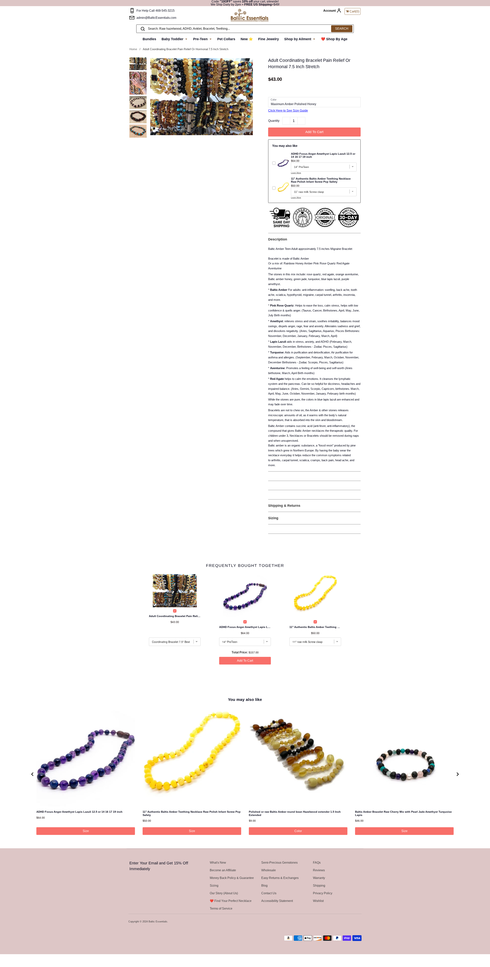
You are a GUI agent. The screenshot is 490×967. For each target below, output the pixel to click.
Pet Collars (226, 39)
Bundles (149, 39)
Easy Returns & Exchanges (280, 878)
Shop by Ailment (298, 39)
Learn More (296, 173)
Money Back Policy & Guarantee (232, 878)
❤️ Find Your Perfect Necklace (231, 900)
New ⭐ (247, 39)
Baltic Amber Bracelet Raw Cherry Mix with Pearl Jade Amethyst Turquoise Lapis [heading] (403, 813)
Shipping (319, 885)
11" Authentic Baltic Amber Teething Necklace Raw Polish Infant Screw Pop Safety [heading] (192, 813)
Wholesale (268, 870)
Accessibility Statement (277, 900)
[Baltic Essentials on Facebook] (349, 922)
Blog (264, 885)
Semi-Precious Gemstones (279, 862)
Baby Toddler (173, 39)
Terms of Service (221, 908)
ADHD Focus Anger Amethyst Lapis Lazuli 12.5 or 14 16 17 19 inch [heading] (79, 811)
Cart (354, 11)
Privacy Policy (322, 893)
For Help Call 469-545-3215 (155, 10)
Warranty (319, 878)
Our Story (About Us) (224, 893)
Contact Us (268, 893)
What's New (218, 862)
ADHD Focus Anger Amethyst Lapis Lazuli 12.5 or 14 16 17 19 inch (245, 627)
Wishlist (318, 900)
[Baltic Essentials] (249, 15)
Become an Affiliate (223, 870)
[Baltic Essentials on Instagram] (359, 922)
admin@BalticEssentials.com (156, 17)
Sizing (214, 885)
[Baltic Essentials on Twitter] (344, 922)
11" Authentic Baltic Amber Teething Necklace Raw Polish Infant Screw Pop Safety (315, 627)
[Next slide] (457, 774)
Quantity (273, 120)
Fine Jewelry (268, 39)
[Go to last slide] (32, 774)
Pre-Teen (201, 39)
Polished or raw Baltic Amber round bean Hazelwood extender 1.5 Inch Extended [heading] (295, 813)
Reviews (319, 870)
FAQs (317, 862)
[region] (245, 774)
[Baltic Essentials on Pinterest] (354, 922)
